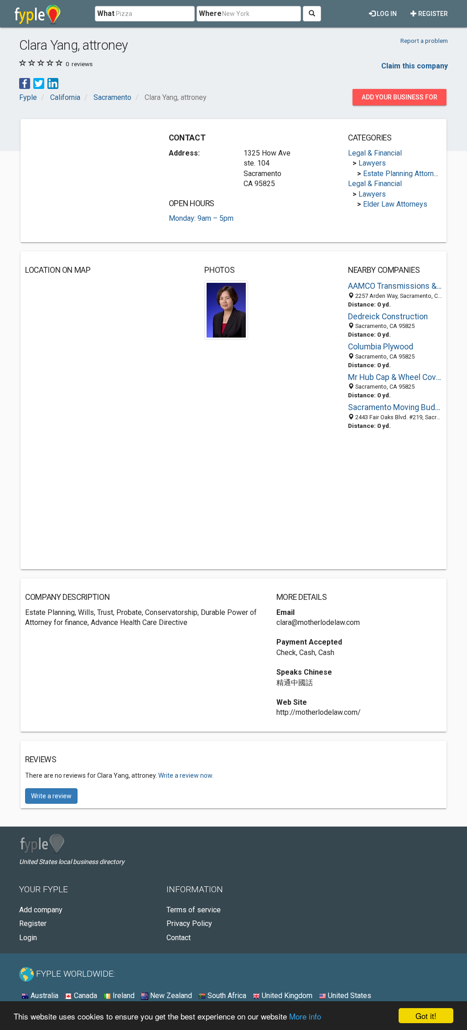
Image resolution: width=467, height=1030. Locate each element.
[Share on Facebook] (24, 83)
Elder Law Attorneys (395, 204)
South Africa (226, 995)
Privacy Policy (189, 923)
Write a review (51, 796)
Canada (84, 995)
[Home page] (37, 13)
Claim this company (414, 66)
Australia (43, 995)
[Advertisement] (93, 181)
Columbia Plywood (380, 346)
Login (28, 937)
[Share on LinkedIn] (52, 83)
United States (348, 995)
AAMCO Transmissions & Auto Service (395, 286)
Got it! (425, 1015)
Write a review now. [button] (185, 775)
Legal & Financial (375, 153)
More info (305, 1016)
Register (432, 13)
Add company (40, 909)
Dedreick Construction (388, 316)
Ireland (123, 995)
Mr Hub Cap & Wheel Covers (395, 377)
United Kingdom (286, 995)
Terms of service (193, 909)
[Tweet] (38, 83)
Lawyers (372, 163)
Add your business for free (399, 99)
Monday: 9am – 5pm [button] (201, 218)
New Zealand (170, 995)
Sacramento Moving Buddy (395, 407)
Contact (178, 937)
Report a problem (424, 40)
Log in (386, 13)
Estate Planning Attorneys (404, 173)
